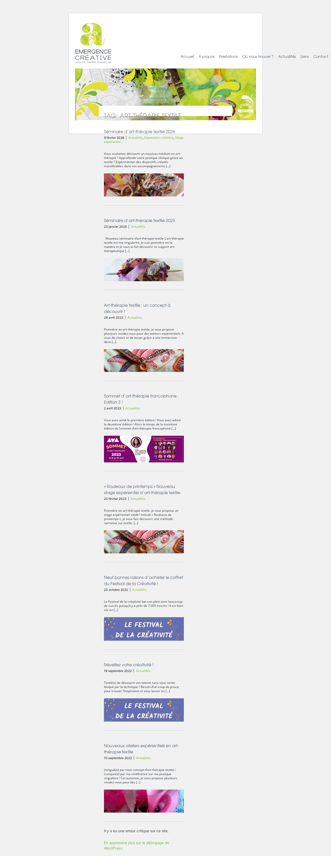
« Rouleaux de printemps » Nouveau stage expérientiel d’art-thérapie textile (142, 489)
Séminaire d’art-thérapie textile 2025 (139, 220)
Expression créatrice (159, 138)
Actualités (287, 56)
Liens (304, 56)
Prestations (228, 56)
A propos (206, 56)
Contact (320, 56)
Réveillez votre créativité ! (129, 664)
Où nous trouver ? (258, 56)
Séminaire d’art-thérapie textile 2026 (139, 131)
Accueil (187, 56)
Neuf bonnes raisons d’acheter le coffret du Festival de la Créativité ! (143, 580)
